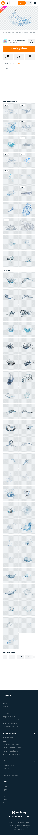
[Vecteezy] (3, 3)
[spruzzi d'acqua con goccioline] (11, 110)
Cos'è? (18, 63)
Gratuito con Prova (19, 49)
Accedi (29, 3)
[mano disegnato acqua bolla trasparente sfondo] (11, 241)
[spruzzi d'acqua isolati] (11, 323)
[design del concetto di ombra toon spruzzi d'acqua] (11, 225)
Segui (31, 42)
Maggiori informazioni (11, 67)
